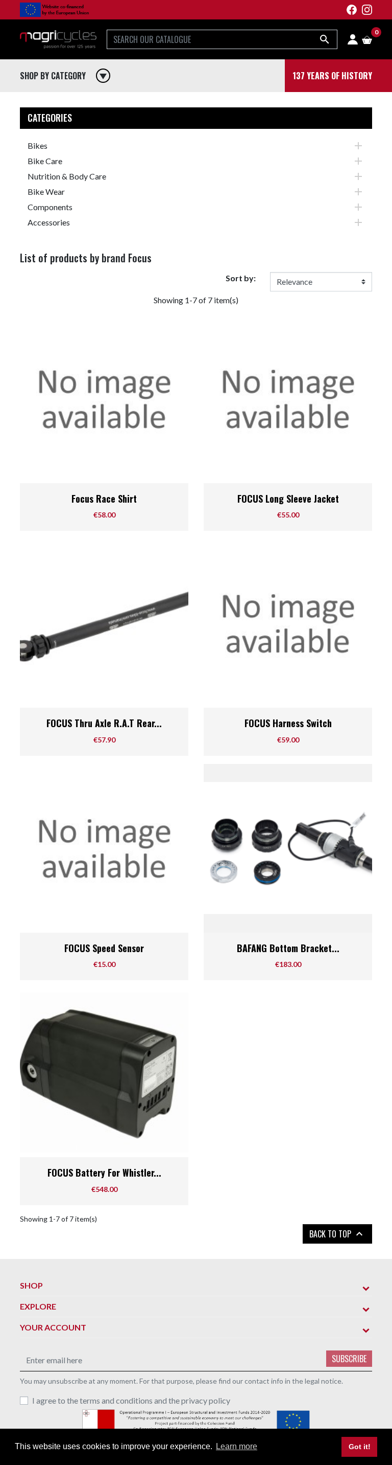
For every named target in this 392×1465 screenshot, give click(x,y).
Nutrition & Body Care (67, 176)
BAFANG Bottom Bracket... (288, 948)
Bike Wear (46, 191)
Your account (53, 1327)
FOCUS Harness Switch (288, 723)
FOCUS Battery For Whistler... (104, 1172)
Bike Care (45, 161)
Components (50, 207)
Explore (38, 1306)
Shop (31, 1285)
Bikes (37, 145)
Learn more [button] (236, 1446)
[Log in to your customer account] (353, 39)
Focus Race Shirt (104, 498)
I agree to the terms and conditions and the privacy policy (131, 1400)
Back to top (337, 1234)
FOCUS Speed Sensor (104, 948)
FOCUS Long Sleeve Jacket (288, 498)
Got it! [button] (360, 1447)
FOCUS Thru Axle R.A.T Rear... (104, 723)
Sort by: (241, 278)
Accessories (49, 222)
